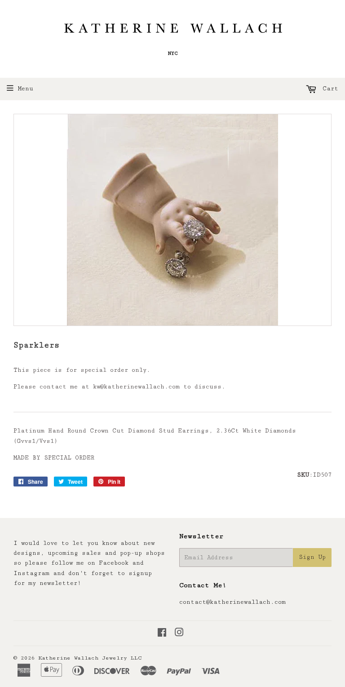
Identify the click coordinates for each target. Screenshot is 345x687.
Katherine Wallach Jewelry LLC (90, 658)
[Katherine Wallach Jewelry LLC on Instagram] (179, 634)
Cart (328, 88)
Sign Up (312, 557)
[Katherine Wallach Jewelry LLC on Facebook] (162, 634)
